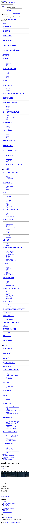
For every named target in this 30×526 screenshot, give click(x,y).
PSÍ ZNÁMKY (8, 316)
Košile (7, 75)
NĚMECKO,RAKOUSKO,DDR (13, 410)
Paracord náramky (10, 216)
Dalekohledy (9, 235)
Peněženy (8, 258)
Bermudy (8, 88)
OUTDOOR (7, 41)
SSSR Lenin (9, 425)
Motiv (7, 269)
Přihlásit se (8, 10)
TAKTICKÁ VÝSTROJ (11, 50)
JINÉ (7, 438)
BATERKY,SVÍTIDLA (11, 172)
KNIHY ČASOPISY (11, 449)
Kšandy (8, 106)
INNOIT (20, 522)
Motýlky (8, 225)
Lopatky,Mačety (9, 224)
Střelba (7, 245)
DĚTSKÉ (6, 31)
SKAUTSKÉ (7, 340)
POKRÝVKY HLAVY (11, 112)
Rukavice (8, 127)
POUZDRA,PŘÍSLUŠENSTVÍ (14, 309)
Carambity (8, 222)
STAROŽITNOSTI (10, 432)
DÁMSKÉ (7, 26)
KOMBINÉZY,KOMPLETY (13, 93)
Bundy (7, 73)
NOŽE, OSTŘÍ (8, 219)
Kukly (7, 118)
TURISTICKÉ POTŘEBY (12, 248)
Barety (7, 115)
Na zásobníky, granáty (11, 304)
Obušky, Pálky (9, 295)
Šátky (7, 136)
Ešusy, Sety (8, 200)
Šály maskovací (9, 283)
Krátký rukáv (9, 160)
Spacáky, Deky (9, 259)
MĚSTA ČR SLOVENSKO (12, 422)
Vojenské (8, 273)
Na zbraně (8, 312)
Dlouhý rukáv (9, 159)
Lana (7, 213)
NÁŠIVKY (8, 344)
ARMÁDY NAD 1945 (11, 370)
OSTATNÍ (8, 63)
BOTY (5, 58)
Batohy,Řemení (9, 186)
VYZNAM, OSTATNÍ (11, 428)
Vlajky (5, 263)
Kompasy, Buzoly (10, 254)
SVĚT (7, 400)
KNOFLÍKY (7, 390)
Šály (7, 135)
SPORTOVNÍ (8, 146)
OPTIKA (6, 232)
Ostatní (7, 76)
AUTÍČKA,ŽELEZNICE (12, 435)
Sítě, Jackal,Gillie (10, 285)
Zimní (7, 119)
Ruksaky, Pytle (9, 187)
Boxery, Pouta (9, 291)
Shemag (8, 137)
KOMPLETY (8, 98)
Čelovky (8, 177)
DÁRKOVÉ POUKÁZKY (9, 503)
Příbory (7, 205)
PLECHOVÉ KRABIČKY (12, 440)
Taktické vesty (9, 298)
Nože (7, 226)
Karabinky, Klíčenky (10, 252)
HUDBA (6, 382)
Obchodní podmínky (7, 517)
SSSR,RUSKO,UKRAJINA (12, 413)
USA (7, 379)
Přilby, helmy (9, 296)
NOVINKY (6, 54)
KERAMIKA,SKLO (11, 439)
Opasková (8, 306)
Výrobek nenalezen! (7, 459)
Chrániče (8, 293)
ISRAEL (8, 409)
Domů (4, 454)
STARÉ (8, 399)
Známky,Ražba (9, 319)
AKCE (4, 23)
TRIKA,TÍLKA (9, 155)
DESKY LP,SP (9, 386)
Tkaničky (8, 65)
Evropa (7, 267)
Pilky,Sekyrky (9, 229)
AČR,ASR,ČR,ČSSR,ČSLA (12, 407)
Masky (7, 294)
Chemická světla (9, 178)
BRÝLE (6, 192)
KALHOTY (7, 85)
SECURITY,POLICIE (11, 322)
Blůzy (7, 72)
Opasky (8, 107)
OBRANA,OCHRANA (11, 288)
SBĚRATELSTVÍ (9, 45)
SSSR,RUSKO (9, 378)
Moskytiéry (8, 255)
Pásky (7, 282)
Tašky (7, 189)
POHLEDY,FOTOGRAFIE (12, 451)
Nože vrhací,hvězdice (11, 227)
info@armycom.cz (5, 496)
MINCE (6, 395)
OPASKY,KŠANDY (10, 103)
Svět (7, 272)
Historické (8, 268)
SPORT (6, 240)
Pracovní (8, 126)
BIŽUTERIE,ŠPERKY (11, 436)
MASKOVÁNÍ (8, 278)
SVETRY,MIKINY (10, 150)
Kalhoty (8, 90)
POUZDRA (7, 301)
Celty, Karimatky (10, 251)
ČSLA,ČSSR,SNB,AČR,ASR (13, 421)
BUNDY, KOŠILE (9, 69)
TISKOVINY (8, 443)
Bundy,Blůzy (9, 332)
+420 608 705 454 (12, 2)
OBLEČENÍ (7, 36)
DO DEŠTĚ (7, 80)
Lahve (7, 203)
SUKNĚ (6, 358)
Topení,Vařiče (9, 207)
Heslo (7, 9)
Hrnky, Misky (9, 201)
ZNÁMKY (8, 452)
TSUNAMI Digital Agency (11, 522)
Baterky (8, 176)
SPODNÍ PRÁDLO (10, 141)
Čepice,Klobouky (10, 117)
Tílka (7, 161)
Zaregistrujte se (16, 13)
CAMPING (7, 197)
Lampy (7, 180)
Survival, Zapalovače (10, 260)
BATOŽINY (7, 183)
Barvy (7, 281)
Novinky (2, 476)
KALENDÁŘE (9, 448)
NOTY (7, 387)
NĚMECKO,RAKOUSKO (12, 375)
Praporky (8, 270)
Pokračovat (3, 469)
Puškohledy (8, 237)
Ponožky (8, 64)
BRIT (7, 373)
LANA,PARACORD (10, 210)
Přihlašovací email (10, 7)
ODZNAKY (7, 417)
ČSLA (7, 374)
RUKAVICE (7, 122)
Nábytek (8, 256)
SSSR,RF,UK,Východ (11, 426)
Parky (7, 77)
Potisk (7, 168)
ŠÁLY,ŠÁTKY (8, 130)
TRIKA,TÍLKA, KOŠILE (12, 164)
